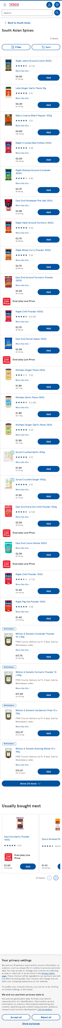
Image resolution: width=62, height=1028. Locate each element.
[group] (20, 843)
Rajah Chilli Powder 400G (29, 311)
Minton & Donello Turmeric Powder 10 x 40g (36, 673)
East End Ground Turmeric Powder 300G (34, 279)
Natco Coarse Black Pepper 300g (34, 115)
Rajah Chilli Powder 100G (29, 574)
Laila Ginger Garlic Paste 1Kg (31, 88)
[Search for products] (57, 13)
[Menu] (5, 5)
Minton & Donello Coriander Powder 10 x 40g (35, 635)
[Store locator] (57, 5)
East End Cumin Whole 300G (31, 543)
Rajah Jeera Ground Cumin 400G (33, 60)
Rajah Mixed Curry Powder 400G (33, 250)
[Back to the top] (32, 794)
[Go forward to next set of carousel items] (56, 877)
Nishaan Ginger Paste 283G (30, 370)
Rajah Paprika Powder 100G (30, 601)
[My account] (49, 5)
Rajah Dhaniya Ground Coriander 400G (33, 171)
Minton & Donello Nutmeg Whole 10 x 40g (35, 750)
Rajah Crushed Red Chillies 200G (33, 142)
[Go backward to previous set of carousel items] (49, 877)
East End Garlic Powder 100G (16, 838)
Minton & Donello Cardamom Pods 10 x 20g (36, 711)
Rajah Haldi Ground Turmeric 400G (34, 222)
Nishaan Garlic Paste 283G (30, 397)
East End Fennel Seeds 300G (31, 338)
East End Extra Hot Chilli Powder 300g (36, 506)
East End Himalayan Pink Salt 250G (34, 200)
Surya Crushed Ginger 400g (31, 479)
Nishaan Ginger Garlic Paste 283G (34, 424)
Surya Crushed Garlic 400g (30, 452)
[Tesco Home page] (14, 4)
